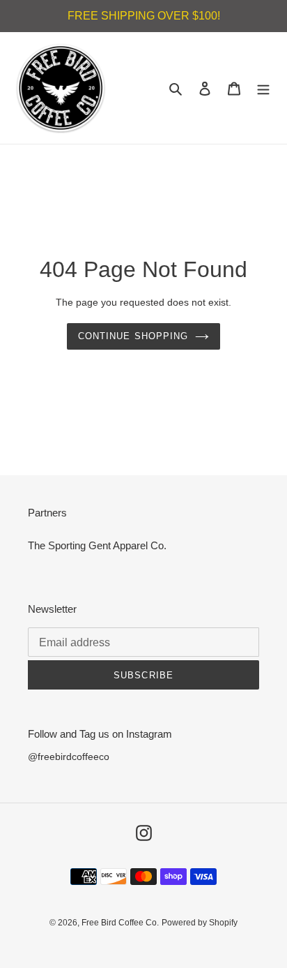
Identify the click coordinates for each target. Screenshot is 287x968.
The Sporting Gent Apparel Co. (97, 545)
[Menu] (263, 88)
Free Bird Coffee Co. (120, 923)
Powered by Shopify (200, 923)
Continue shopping (133, 336)
